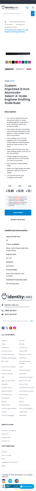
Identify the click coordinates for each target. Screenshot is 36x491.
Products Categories (9, 430)
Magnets (5, 384)
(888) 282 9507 (11, 310)
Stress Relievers (24, 405)
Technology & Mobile (9, 408)
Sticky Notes (6, 405)
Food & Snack (6, 370)
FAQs (3, 459)
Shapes (4, 401)
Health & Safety (24, 370)
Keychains (22, 374)
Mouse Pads (23, 384)
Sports (21, 401)
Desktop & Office (25, 354)
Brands (21, 344)
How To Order (6, 455)
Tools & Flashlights (25, 408)
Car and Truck (7, 351)
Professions (6, 398)
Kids (3, 377)
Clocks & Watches (8, 354)
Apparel (4, 341)
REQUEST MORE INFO (18, 220)
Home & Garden (7, 374)
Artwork (4, 452)
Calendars (5, 347)
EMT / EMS (5, 361)
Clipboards (23, 351)
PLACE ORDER (18, 213)
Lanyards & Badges (26, 377)
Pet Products (23, 395)
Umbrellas (22, 415)
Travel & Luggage (8, 415)
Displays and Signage (9, 358)
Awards (22, 341)
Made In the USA (25, 381)
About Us (5, 434)
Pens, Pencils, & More (26, 391)
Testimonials (6, 437)
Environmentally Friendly (24, 362)
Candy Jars (23, 347)
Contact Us (6, 441)
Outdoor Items (7, 388)
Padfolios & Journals (26, 388)
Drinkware (22, 358)
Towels (4, 412)
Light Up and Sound (8, 381)
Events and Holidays (9, 367)
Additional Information (9, 462)
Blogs (3, 466)
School (21, 398)
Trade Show (23, 412)
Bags (3, 344)
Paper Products (7, 391)
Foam (21, 367)
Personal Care (7, 395)
